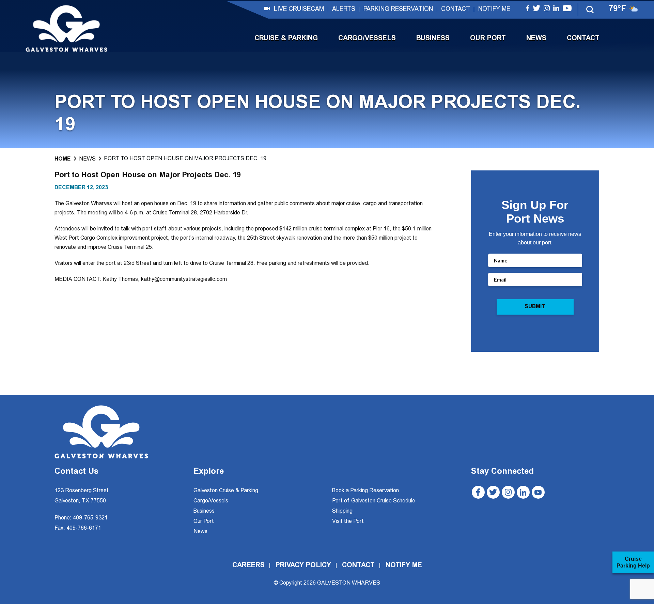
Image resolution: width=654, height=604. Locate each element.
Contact (455, 9)
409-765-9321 (90, 518)
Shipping (342, 511)
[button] (590, 9)
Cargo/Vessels (367, 38)
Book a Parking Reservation (365, 491)
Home (62, 159)
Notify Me (494, 9)
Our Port (488, 38)
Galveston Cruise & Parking (225, 491)
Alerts (343, 9)
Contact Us (76, 472)
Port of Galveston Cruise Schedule (373, 501)
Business (433, 38)
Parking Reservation (398, 9)
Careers (248, 565)
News (536, 38)
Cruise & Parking (286, 38)
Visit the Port (348, 521)
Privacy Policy (303, 565)
